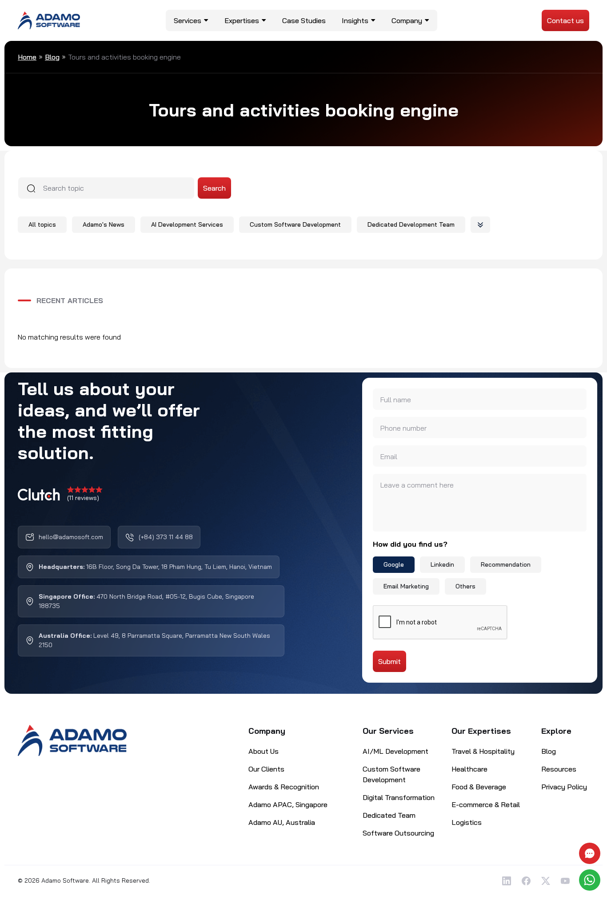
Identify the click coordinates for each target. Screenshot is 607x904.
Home (27, 56)
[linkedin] (506, 880)
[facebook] (526, 880)
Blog (52, 56)
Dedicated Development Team (411, 224)
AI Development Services (187, 224)
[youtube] (565, 880)
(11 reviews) (83, 498)
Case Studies (304, 20)
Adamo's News (103, 224)
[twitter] (545, 880)
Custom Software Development (295, 224)
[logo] (49, 19)
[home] (72, 740)
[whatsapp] (591, 880)
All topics (42, 224)
